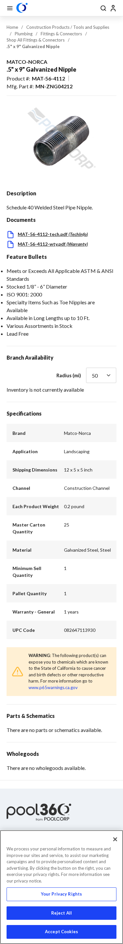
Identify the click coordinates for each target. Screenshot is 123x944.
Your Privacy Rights (61, 894)
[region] (61, 887)
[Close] (115, 839)
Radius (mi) (68, 375)
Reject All (61, 913)
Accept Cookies (61, 931)
